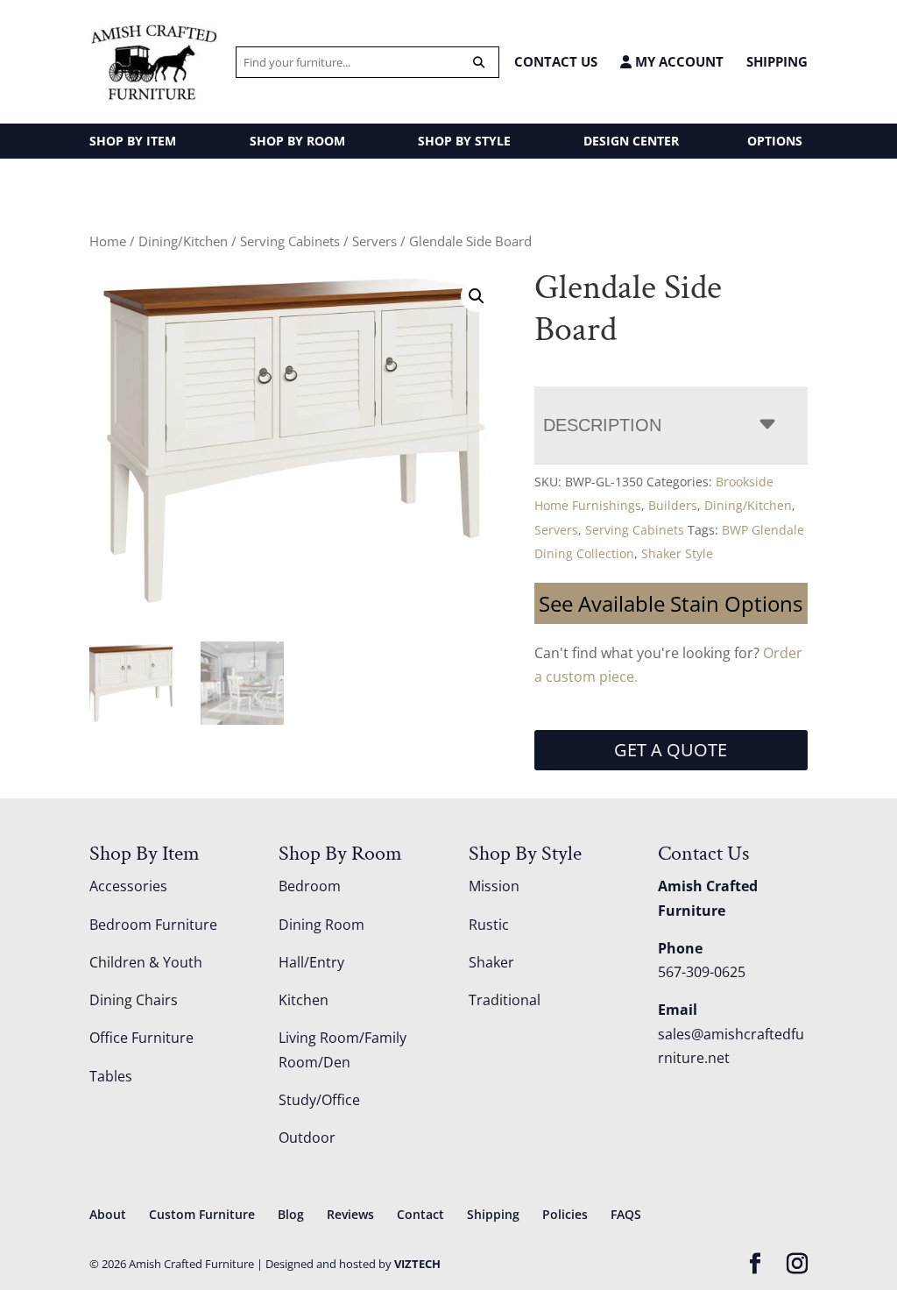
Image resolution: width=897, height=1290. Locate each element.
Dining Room (321, 924)
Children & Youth (145, 962)
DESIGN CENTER (631, 140)
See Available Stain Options (670, 603)
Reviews (350, 1214)
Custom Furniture (202, 1214)
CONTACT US (555, 61)
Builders (672, 505)
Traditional (504, 1000)
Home (107, 241)
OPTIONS (774, 140)
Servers (374, 241)
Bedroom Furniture (153, 924)
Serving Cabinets (290, 241)
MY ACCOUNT (678, 61)
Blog (291, 1214)
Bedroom (310, 886)
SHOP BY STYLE (464, 140)
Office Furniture (141, 1037)
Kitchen (303, 1000)
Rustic (489, 924)
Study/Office (319, 1099)
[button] (476, 296)
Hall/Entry (311, 962)
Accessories (128, 886)
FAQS (626, 1214)
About (107, 1214)
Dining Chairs (133, 1000)
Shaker (491, 962)
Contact (420, 1214)
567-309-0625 (701, 972)
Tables (110, 1076)
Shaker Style (677, 553)
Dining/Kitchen (183, 241)
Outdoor (307, 1137)
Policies (565, 1214)
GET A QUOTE (670, 750)
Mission (494, 886)
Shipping (777, 61)
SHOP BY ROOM (297, 140)
